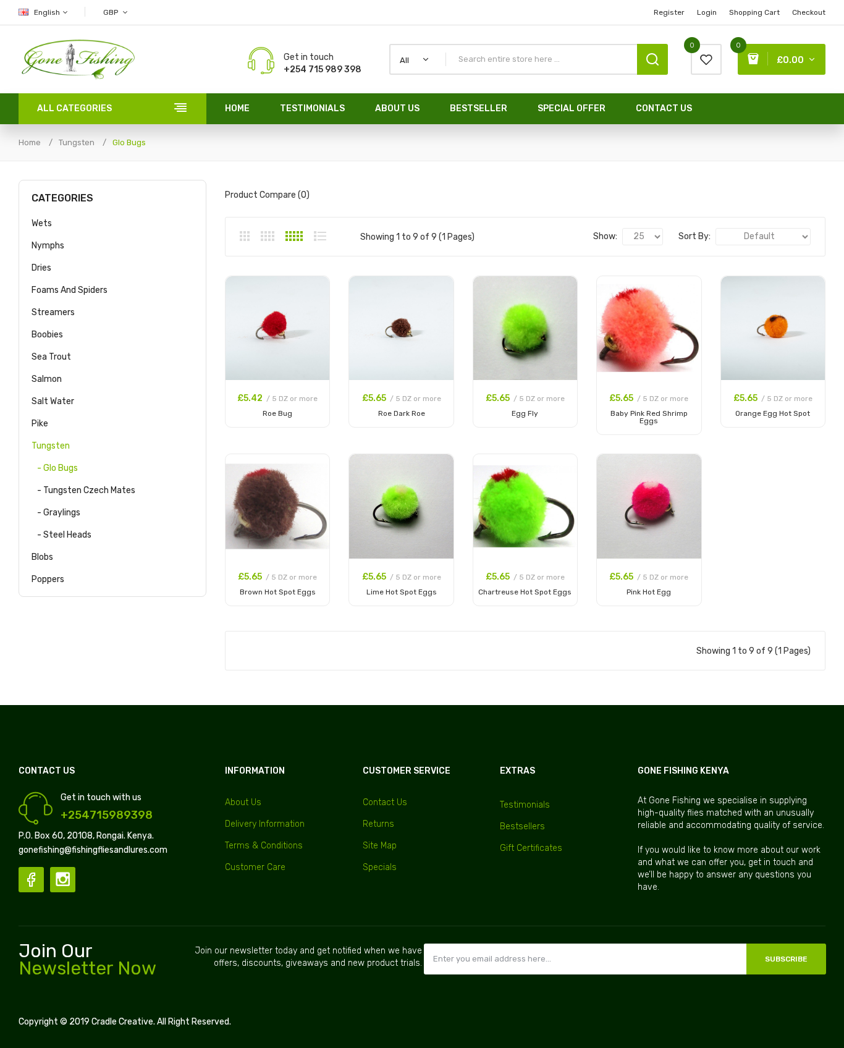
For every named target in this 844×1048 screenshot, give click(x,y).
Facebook (31, 879)
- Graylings (56, 512)
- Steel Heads (61, 535)
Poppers (48, 579)
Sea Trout (51, 357)
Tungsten (77, 142)
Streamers (53, 312)
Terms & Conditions (264, 845)
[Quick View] (314, 324)
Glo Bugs (129, 142)
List (320, 236)
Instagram (62, 879)
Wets (42, 223)
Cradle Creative (122, 1021)
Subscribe (786, 959)
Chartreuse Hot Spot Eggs (525, 592)
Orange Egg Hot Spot (772, 413)
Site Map (380, 845)
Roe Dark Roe (401, 413)
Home (30, 142)
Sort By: (694, 236)
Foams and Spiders (70, 290)
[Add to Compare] (314, 308)
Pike (40, 423)
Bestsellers (522, 826)
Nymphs (48, 245)
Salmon (47, 379)
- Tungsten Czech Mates (83, 490)
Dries (41, 268)
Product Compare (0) (267, 195)
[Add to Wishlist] (314, 292)
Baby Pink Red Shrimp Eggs (649, 417)
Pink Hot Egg (649, 592)
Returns (378, 824)
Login (707, 12)
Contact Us (385, 802)
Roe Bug (277, 413)
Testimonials (525, 805)
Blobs (42, 557)
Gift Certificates (531, 848)
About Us (243, 802)
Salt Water (53, 401)
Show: (605, 236)
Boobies (47, 334)
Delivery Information (265, 824)
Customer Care (255, 867)
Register (669, 12)
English (48, 12)
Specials (380, 867)
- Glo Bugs (55, 468)
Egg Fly (525, 413)
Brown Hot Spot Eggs (278, 592)
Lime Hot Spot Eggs (401, 592)
